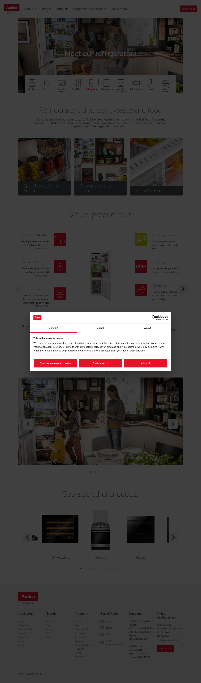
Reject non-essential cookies (55, 363)
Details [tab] (100, 328)
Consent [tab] (53, 328)
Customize (99, 363)
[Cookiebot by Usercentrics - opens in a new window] (154, 317)
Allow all (145, 363)
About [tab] (147, 328)
